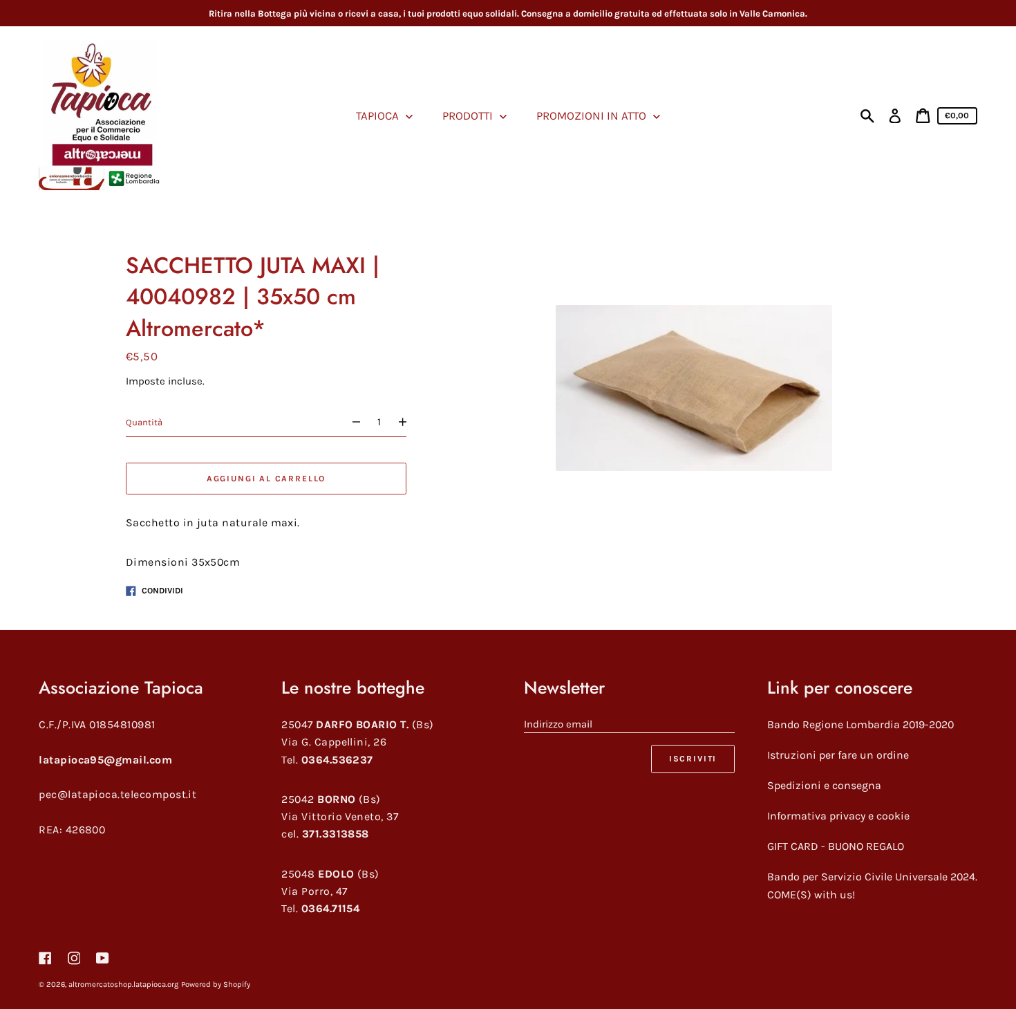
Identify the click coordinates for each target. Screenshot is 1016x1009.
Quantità (144, 422)
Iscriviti (693, 758)
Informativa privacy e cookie (838, 815)
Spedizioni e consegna (824, 785)
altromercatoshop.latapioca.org (123, 984)
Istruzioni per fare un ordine (838, 754)
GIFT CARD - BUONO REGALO (835, 846)
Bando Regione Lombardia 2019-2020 (860, 724)
